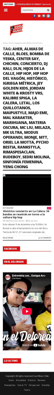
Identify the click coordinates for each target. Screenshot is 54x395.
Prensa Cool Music (15, 221)
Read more (8, 238)
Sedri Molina (35, 157)
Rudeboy (12, 157)
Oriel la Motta (18, 142)
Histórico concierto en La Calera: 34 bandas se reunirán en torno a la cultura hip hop (26, 214)
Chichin (10, 63)
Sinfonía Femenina (22, 161)
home (11, 380)
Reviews (42, 380)
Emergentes (9, 385)
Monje (30, 137)
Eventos (32, 380)
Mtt (43, 137)
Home (5, 43)
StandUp (46, 385)
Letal (25, 102)
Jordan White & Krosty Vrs (24, 90)
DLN (17, 68)
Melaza (42, 127)
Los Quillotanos (21, 105)
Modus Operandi (20, 135)
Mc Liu (26, 127)
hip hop (23, 73)
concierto (31, 63)
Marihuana (15, 122)
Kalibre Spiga (16, 98)
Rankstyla (28, 147)
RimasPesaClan (18, 152)
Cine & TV (22, 385)
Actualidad (8, 208)
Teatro (27, 390)
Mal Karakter (17, 117)
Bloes (22, 53)
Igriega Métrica (19, 83)
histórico (37, 78)
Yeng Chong (15, 166)
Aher (17, 48)
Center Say (27, 58)
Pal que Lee (34, 385)
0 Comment (46, 238)
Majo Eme (37, 112)
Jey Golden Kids (23, 85)
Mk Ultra (12, 132)
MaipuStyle (14, 112)
